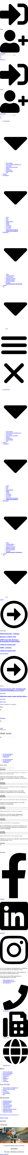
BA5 (7, 220)
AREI (7, 217)
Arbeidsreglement (10, 275)
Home (1, 707)
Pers (7, 172)
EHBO (7, 224)
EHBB (7, 222)
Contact (5, 285)
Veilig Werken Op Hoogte (12, 229)
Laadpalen (8, 225)
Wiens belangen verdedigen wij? (13, 164)
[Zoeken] (0, 56)
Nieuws (5, 174)
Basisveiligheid (9, 221)
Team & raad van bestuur (12, 167)
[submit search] (14, 55)
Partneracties (9, 170)
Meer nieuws (3, 701)
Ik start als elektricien (8, 754)
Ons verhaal (9, 165)
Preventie (8, 282)
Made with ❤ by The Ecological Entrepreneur (9, 1114)
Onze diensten (9, 163)
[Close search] (0, 117)
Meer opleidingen (4, 653)
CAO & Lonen (9, 277)
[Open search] (0, 118)
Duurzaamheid (9, 171)
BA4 (7, 218)
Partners (8, 168)
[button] (14, 359)
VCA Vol (8, 228)
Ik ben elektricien (7, 755)
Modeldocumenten (10, 279)
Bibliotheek (2, 718)
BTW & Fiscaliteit (10, 281)
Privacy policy (4, 1118)
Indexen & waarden (10, 278)
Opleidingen (6, 756)
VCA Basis (8, 227)
